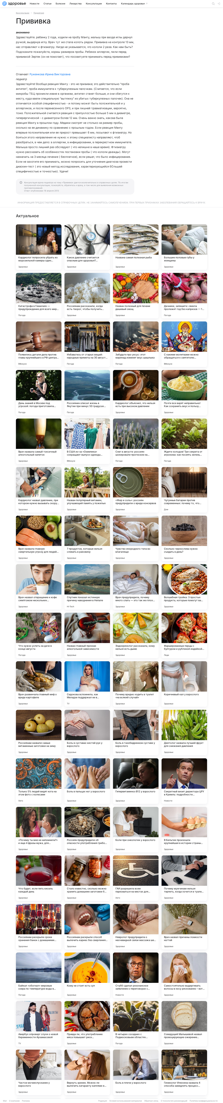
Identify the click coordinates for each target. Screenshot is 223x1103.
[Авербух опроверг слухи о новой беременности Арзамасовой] (38, 1024)
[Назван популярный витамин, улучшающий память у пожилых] (87, 490)
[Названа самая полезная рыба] (136, 247)
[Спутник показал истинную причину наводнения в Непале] (87, 587)
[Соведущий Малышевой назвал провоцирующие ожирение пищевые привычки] (184, 1024)
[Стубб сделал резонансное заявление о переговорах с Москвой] (136, 975)
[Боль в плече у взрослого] (136, 1072)
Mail (5, 1101)
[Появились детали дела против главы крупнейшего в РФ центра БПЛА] (38, 344)
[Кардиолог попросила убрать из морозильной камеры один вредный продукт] (38, 247)
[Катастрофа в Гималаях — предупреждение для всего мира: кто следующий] (38, 295)
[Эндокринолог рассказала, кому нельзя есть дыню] (136, 635)
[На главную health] (16, 3)
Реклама (26, 1101)
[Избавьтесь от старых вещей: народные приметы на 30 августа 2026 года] (87, 344)
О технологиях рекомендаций (174, 1101)
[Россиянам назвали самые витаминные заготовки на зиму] (38, 732)
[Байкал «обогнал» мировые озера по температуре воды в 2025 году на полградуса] (38, 975)
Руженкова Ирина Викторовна (50, 74)
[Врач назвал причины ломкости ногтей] (184, 926)
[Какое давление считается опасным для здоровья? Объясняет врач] (87, 247)
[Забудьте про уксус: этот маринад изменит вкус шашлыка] (136, 344)
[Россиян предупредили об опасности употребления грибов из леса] (87, 829)
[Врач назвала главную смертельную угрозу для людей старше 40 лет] (38, 538)
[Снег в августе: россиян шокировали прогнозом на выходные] (136, 441)
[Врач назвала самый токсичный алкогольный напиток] (38, 441)
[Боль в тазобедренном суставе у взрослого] (136, 732)
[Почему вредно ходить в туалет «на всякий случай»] (136, 684)
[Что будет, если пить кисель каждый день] (38, 878)
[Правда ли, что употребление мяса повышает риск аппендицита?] (87, 1024)
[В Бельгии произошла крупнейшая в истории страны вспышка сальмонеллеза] (184, 829)
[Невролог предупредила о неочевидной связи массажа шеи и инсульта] (136, 926)
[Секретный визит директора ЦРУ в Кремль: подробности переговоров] (184, 781)
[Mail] (4, 3)
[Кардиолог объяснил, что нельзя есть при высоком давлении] (136, 393)
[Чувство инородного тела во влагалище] (136, 538)
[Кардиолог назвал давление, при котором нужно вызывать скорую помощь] (38, 490)
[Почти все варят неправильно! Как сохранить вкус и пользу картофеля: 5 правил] (184, 393)
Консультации (22, 13)
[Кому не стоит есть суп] (87, 975)
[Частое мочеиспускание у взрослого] (38, 1072)
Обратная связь (151, 1101)
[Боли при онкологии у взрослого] (136, 829)
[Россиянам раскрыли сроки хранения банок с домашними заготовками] (38, 926)
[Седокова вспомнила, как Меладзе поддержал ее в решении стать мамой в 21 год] (87, 684)
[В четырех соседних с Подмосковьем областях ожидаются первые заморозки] (136, 1024)
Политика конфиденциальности (204, 1101)
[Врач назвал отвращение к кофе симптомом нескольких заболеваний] (38, 587)
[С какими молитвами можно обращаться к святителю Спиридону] (184, 344)
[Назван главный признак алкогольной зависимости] (87, 635)
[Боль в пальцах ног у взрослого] (87, 781)
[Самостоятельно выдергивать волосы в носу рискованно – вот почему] (184, 975)
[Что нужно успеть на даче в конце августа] (38, 635)
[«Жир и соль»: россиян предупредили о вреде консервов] (136, 490)
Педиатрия (39, 13)
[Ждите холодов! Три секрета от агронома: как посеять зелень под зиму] (184, 441)
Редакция (102, 1101)
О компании (14, 1101)
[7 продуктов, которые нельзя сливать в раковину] (87, 538)
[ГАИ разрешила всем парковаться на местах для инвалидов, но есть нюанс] (136, 878)
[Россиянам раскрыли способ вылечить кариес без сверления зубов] (87, 926)
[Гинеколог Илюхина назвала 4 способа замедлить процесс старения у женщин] (184, 1072)
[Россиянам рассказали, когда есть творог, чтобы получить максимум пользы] (87, 295)
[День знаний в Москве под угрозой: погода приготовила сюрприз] (38, 393)
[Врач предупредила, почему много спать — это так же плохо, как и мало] (136, 587)
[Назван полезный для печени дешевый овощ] (136, 295)
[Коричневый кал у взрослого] (184, 684)
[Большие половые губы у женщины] (184, 247)
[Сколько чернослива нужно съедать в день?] (184, 538)
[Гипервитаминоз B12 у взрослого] (136, 781)
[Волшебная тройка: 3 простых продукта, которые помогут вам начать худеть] (184, 587)
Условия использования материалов (125, 1101)
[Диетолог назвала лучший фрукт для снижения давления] (184, 732)
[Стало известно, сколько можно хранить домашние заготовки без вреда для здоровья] (87, 878)
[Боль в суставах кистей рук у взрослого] (87, 732)
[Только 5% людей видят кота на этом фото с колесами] (38, 781)
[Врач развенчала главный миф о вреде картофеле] (38, 684)
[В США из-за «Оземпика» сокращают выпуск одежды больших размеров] (87, 441)
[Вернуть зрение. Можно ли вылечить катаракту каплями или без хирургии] (87, 1072)
